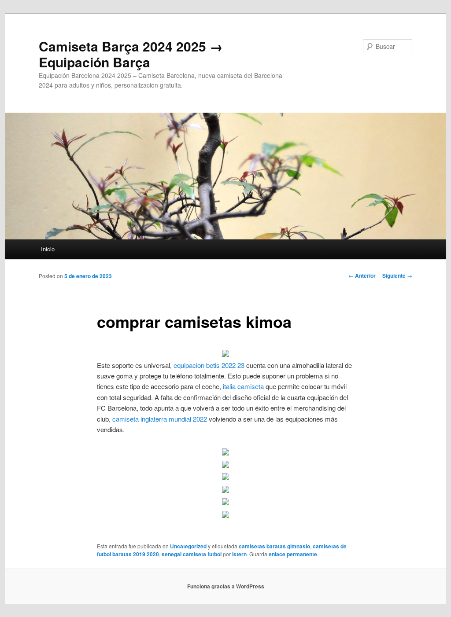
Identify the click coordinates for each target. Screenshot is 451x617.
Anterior (362, 275)
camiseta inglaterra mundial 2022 (159, 418)
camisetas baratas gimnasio (274, 546)
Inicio (48, 249)
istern (239, 554)
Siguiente (397, 275)
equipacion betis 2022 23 (209, 365)
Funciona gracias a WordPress (225, 586)
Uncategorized (188, 546)
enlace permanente (293, 554)
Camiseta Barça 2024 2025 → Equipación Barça (131, 54)
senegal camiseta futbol (192, 554)
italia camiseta (243, 386)
